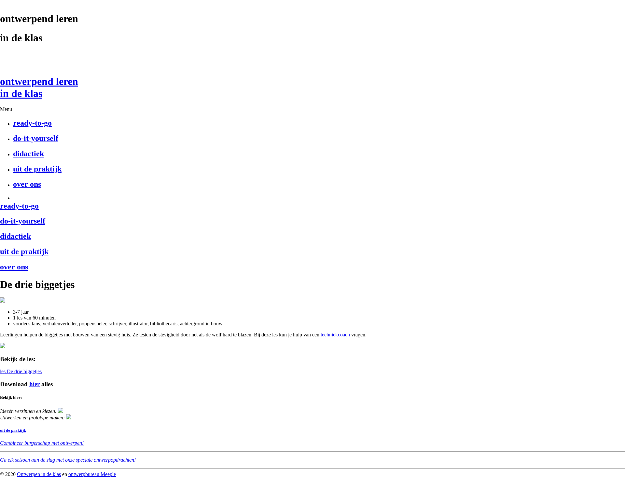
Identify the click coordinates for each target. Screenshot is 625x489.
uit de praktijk (13, 430)
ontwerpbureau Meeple (92, 474)
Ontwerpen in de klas (39, 474)
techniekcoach (335, 334)
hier (34, 384)
